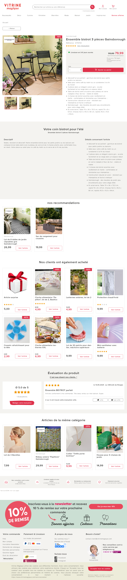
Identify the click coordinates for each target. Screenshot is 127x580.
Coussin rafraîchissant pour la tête (16, 346)
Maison (77, 15)
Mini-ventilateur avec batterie (107, 346)
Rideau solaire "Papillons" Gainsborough (48, 458)
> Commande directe (88, 11)
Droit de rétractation (10, 555)
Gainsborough (71, 36)
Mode (67, 15)
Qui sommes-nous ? (62, 539)
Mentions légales (93, 575)
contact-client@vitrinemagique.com (99, 539)
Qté (69, 66)
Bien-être (55, 15)
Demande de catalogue (11, 547)
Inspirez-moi (101, 15)
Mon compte (7, 542)
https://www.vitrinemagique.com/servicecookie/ (29, 577)
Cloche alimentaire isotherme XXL (45, 346)
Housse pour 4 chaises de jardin (109, 456)
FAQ (4, 539)
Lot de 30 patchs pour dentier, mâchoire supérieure (79, 346)
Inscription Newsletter (11, 544)
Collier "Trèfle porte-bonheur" (75, 455)
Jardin (88, 15)
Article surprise (11, 297)
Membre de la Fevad (62, 542)
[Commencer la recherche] (92, 7)
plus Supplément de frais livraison (114, 61)
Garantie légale (8, 553)
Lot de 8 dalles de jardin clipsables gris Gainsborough (15, 241)
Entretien (42, 15)
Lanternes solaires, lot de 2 (78, 297)
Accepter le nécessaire (107, 575)
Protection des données (103, 576)
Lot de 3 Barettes (12, 455)
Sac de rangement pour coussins (47, 237)
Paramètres (91, 576)
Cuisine (30, 15)
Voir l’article (23, 248)
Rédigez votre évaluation (22, 403)
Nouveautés (6, 15)
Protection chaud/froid (107, 297)
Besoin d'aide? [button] (93, 534)
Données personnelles (11, 550)
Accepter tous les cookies (100, 569)
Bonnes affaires (118, 15)
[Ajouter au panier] (103, 66)
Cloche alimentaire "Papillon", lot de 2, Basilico (46, 298)
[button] (11, 534)
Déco (19, 15)
